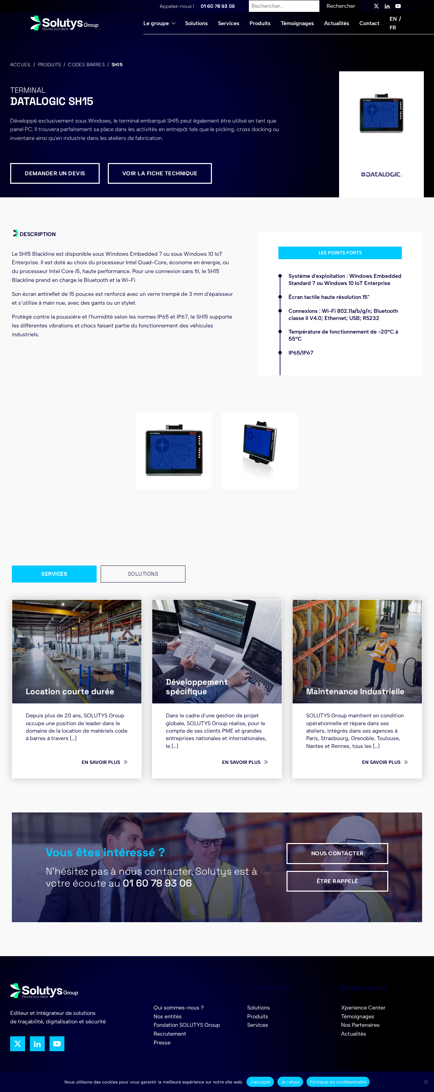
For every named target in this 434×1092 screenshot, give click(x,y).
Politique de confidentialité (338, 1082)
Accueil (20, 65)
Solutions (196, 23)
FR (393, 27)
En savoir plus (101, 762)
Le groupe (156, 23)
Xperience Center (363, 1007)
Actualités (336, 23)
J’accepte (260, 1082)
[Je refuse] (425, 1081)
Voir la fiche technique (160, 173)
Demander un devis (55, 173)
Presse (162, 1042)
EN (393, 19)
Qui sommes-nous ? (179, 1007)
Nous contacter (337, 853)
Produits (260, 23)
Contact (369, 23)
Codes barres (86, 65)
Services (228, 23)
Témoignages (297, 23)
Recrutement (170, 1034)
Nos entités (168, 1016)
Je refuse (290, 1082)
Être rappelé (337, 881)
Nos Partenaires (360, 1025)
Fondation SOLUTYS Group (187, 1025)
